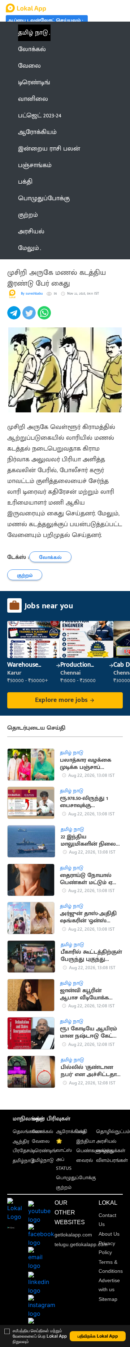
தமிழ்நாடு (24, 1160)
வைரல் (84, 1160)
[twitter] (30, 316)
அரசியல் (106, 1141)
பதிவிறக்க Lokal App (98, 1336)
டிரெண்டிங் (44, 1150)
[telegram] (14, 316)
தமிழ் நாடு (33, 32)
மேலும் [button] (28, 248)
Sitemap (108, 1299)
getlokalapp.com (73, 1235)
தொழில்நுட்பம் (113, 1131)
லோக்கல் (42, 1131)
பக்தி (81, 1131)
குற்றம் (64, 1187)
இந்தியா (85, 1141)
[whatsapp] (45, 316)
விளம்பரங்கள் (112, 1160)
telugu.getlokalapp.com (81, 1244)
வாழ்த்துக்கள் (110, 1150)
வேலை (40, 1141)
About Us (109, 1234)
